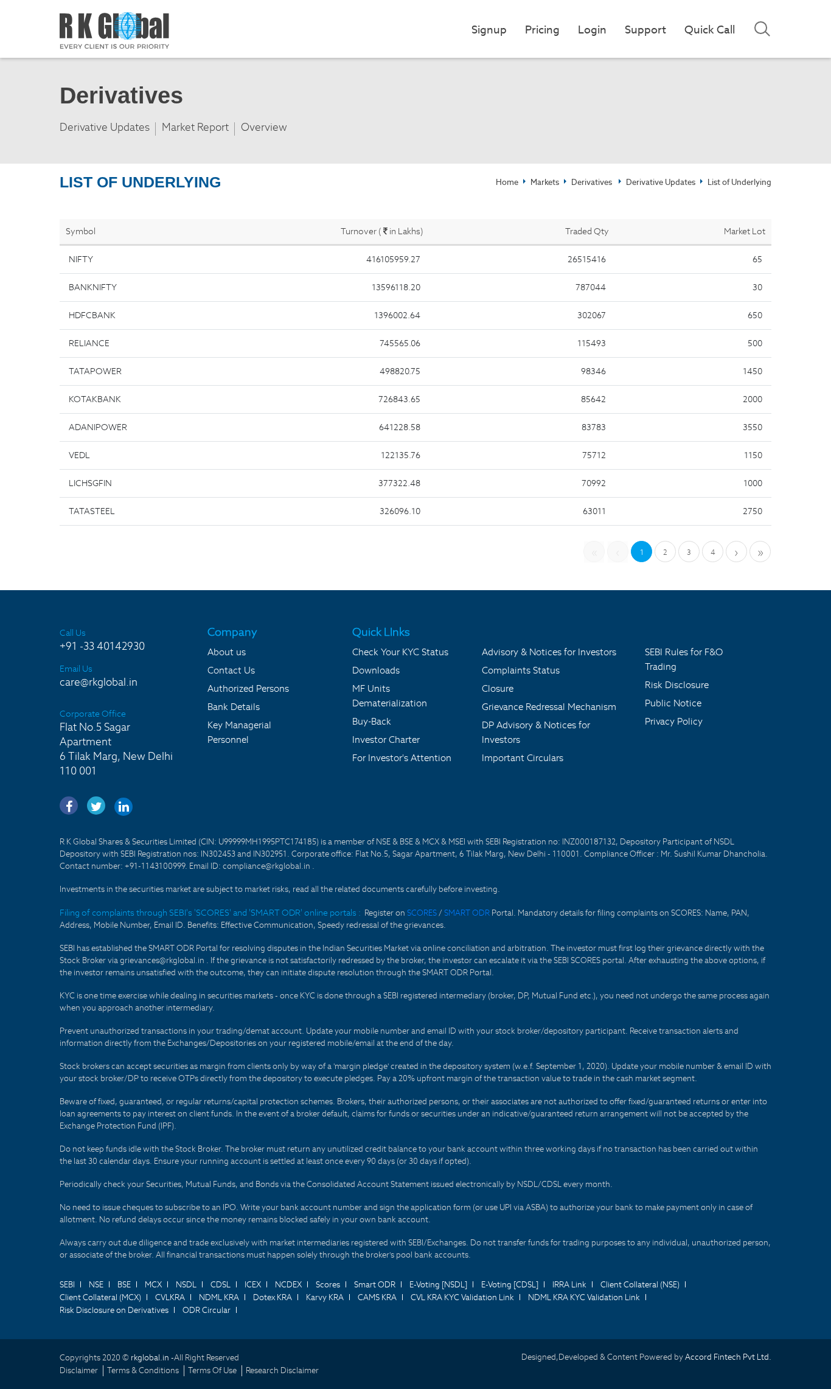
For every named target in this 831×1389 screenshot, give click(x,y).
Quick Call (709, 30)
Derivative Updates (105, 128)
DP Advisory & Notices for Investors (536, 732)
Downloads (376, 670)
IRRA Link (569, 1284)
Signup (489, 30)
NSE (96, 1284)
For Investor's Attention (401, 758)
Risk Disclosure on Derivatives (114, 1310)
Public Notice (673, 703)
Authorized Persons (248, 688)
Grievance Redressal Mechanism (549, 706)
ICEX (253, 1284)
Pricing (542, 30)
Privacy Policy (674, 721)
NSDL (186, 1284)
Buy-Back (371, 721)
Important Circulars (522, 758)
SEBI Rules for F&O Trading (684, 659)
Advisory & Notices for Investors (549, 652)
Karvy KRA (325, 1297)
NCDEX (288, 1284)
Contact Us (231, 670)
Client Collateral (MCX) (100, 1297)
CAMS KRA (377, 1297)
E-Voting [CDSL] (509, 1284)
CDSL (220, 1284)
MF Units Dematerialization (389, 696)
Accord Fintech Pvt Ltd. (728, 1357)
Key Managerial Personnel (239, 732)
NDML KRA (219, 1297)
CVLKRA (170, 1297)
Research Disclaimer (282, 1370)
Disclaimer (79, 1370)
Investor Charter (386, 739)
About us (226, 652)
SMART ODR (467, 913)
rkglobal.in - (152, 1357)
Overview (264, 128)
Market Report (195, 128)
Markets (544, 182)
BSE (124, 1284)
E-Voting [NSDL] (438, 1284)
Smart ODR (374, 1284)
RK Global (114, 30)
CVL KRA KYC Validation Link (462, 1297)
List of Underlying (739, 182)
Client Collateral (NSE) (640, 1284)
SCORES (423, 913)
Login (592, 30)
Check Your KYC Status (400, 652)
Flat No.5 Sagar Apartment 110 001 (116, 749)
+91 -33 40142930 (102, 646)
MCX (153, 1284)
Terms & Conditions (143, 1370)
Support (645, 30)
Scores (328, 1284)
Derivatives (591, 182)
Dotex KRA (272, 1297)
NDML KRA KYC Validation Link (584, 1297)
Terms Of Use (212, 1370)
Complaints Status (521, 670)
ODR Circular (207, 1310)
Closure (497, 688)
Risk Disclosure (677, 685)
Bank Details (233, 706)
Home (507, 182)
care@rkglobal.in (98, 682)
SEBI (67, 1284)
